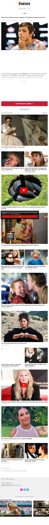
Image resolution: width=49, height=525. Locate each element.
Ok (19, 216)
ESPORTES (6, 468)
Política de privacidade (9, 478)
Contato (2, 478)
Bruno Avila (19, 20)
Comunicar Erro (23, 109)
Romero (24, 471)
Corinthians (6, 471)
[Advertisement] (24, 63)
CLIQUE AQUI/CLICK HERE (15, 485)
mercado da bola (16, 471)
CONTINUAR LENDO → (25, 104)
